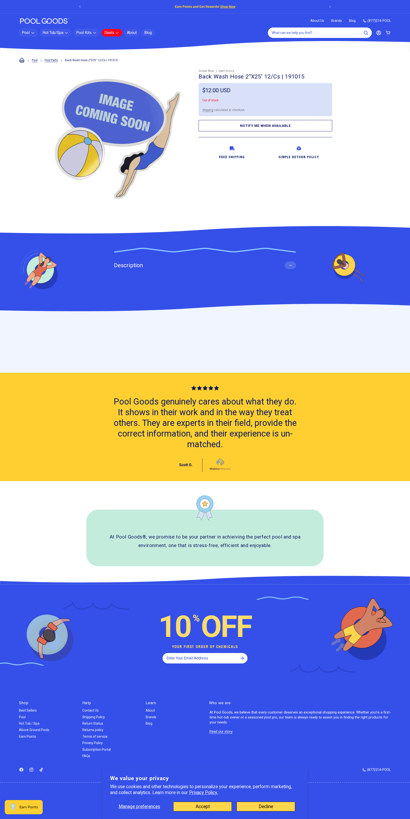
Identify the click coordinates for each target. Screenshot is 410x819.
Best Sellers (28, 710)
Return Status (92, 723)
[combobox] (320, 33)
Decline (266, 806)
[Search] (366, 33)
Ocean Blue (206, 71)
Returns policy (92, 730)
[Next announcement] (330, 6)
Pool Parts (51, 60)
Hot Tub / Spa (29, 723)
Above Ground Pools (34, 730)
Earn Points (27, 736)
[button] (28, 33)
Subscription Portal (96, 749)
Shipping (207, 110)
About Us (317, 21)
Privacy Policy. (203, 792)
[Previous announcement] (80, 6)
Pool (34, 60)
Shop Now (227, 7)
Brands (336, 21)
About (150, 710)
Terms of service (94, 736)
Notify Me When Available (265, 126)
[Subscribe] (242, 658)
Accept (203, 806)
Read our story (221, 731)
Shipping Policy (93, 717)
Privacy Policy (92, 743)
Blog (352, 21)
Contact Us (90, 710)
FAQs (86, 756)
